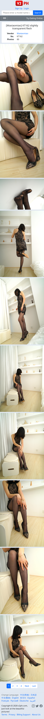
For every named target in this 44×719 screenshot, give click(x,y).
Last (34, 686)
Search (38, 12)
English (15, 697)
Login (26, 8)
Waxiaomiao (22, 33)
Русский (14, 700)
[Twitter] (37, 705)
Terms (4, 714)
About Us (36, 714)
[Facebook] (41, 705)
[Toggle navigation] (4, 18)
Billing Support (23, 714)
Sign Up (18, 8)
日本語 (34, 694)
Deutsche (24, 700)
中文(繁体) (6, 697)
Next (27, 686)
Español (31, 697)
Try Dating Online (34, 18)
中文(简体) (24, 694)
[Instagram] (33, 705)
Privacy (12, 714)
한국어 (23, 697)
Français (5, 700)
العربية (32, 700)
